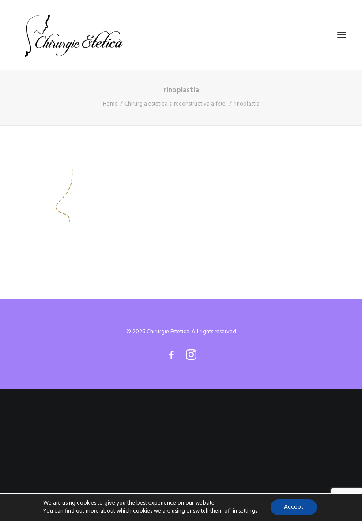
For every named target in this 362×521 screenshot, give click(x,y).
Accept (294, 507)
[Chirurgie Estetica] (74, 35)
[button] (341, 35)
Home (110, 104)
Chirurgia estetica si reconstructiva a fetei (175, 104)
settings (247, 511)
